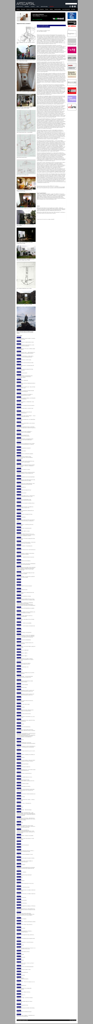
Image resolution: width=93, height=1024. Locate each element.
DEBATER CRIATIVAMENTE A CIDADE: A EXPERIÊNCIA (24, 931)
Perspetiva (42, 9)
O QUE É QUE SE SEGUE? (21, 897)
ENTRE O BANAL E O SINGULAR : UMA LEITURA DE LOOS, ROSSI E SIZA (26, 386)
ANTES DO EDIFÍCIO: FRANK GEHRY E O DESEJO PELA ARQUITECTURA (26, 338)
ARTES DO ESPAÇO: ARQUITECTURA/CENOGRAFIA (22, 978)
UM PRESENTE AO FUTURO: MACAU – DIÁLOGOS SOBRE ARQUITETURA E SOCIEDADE (26, 542)
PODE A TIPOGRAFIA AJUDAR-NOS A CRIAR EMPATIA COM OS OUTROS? (25, 681)
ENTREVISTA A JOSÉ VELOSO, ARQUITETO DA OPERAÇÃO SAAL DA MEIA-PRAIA (25, 461)
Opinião (51, 9)
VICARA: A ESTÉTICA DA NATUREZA (23, 560)
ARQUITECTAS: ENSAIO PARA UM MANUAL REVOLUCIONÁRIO (25, 700)
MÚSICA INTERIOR (20, 954)
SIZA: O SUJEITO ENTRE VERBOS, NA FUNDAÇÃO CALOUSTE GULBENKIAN (26, 398)
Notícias (18, 9)
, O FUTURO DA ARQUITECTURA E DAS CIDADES (26, 538)
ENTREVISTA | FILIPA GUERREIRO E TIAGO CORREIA (25, 854)
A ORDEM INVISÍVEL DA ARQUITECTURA (24, 514)
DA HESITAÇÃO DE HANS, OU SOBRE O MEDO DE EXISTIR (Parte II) (26, 890)
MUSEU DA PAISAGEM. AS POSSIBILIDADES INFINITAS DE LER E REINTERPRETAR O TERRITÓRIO (25, 439)
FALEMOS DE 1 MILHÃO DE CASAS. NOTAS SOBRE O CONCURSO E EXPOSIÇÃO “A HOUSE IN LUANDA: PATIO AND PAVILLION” (26, 826)
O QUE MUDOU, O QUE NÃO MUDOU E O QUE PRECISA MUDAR (25, 838)
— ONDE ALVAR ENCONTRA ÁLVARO (25, 362)
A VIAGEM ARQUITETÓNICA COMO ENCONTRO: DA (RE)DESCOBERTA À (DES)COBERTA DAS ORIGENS (26, 473)
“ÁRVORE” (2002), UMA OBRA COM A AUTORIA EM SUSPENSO (25, 619)
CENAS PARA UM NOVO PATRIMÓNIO (24, 639)
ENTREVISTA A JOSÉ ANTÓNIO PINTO (24, 713)
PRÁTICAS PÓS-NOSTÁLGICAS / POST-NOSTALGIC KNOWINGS (26, 549)
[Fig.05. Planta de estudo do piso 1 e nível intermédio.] (26, 131)
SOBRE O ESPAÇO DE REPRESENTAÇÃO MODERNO (24, 1011)
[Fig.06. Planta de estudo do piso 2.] (26, 156)
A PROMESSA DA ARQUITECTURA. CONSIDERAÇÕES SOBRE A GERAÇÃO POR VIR (25, 779)
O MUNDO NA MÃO (20, 723)
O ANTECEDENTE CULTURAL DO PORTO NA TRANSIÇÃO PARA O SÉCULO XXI (25, 506)
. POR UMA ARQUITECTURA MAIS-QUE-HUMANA (25, 369)
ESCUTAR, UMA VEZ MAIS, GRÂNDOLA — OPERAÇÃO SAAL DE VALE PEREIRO (24, 431)
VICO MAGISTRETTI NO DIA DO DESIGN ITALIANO (24, 585)
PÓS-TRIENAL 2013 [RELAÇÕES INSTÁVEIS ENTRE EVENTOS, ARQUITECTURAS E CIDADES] (26, 729)
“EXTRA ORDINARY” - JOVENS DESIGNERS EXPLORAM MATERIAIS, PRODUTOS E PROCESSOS (25, 677)
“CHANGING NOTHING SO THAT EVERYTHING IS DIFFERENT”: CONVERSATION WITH (26, 746)
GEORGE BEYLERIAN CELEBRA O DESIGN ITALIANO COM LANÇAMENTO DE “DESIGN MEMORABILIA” (25, 659)
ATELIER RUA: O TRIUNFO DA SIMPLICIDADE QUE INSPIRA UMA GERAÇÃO (25, 390)
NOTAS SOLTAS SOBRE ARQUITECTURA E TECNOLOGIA (24, 1001)
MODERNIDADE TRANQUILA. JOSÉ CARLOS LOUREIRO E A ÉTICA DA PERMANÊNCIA (25, 356)
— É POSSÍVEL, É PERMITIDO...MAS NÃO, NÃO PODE (25, 401)
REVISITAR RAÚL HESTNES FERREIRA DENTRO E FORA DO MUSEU (26, 383)
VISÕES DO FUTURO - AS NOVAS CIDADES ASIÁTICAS (25, 997)
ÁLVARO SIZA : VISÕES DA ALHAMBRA (24, 623)
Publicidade (27, 6)
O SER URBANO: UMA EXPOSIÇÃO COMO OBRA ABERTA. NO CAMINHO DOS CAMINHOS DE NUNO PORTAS (25, 790)
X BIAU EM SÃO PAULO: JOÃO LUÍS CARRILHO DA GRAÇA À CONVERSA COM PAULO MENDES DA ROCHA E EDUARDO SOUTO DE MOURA (25, 635)
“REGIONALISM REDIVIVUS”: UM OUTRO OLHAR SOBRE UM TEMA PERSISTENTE (26, 769)
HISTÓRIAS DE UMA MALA (22, 903)
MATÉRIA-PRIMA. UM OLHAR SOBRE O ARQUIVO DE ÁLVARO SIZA (26, 646)
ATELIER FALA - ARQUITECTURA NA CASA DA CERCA (25, 557)
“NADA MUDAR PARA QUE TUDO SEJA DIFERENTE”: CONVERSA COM (26, 742)
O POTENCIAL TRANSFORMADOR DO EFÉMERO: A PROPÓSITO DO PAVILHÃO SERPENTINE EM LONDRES (26, 868)
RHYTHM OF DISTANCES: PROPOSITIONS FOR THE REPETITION (25, 592)
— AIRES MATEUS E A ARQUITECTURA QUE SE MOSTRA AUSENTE (26, 352)
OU (25, 453)
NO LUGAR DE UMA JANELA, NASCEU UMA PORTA (25, 408)
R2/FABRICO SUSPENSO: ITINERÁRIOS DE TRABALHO (24, 546)
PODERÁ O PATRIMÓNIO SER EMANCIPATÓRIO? (26, 476)
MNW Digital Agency (73, 1020)
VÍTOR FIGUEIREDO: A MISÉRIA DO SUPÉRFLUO (26, 754)
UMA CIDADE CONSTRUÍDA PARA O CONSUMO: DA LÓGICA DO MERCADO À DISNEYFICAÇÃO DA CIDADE (26, 427)
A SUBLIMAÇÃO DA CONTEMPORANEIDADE (25, 966)
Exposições (36, 9)
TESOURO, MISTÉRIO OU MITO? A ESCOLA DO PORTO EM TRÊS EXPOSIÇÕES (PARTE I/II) (25, 694)
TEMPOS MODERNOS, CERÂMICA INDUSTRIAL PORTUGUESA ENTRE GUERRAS (25, 553)
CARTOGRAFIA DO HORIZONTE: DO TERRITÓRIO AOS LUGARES (26, 419)
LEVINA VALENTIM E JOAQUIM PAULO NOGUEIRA (24, 773)
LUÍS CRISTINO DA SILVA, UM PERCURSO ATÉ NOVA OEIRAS (25, 365)
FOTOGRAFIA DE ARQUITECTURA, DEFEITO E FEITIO (25, 934)
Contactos (33, 6)
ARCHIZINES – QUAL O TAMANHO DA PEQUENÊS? (24, 803)
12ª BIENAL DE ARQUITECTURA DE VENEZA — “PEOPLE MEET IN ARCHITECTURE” (25, 850)
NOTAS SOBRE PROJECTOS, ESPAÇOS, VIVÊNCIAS (26, 905)
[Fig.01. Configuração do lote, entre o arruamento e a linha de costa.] (26, 41)
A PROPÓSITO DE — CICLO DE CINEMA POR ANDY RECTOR (26, 415)
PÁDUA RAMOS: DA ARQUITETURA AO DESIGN (25, 405)
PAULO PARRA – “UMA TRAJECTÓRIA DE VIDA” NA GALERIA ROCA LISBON (26, 572)
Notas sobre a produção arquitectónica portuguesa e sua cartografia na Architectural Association (26, 947)
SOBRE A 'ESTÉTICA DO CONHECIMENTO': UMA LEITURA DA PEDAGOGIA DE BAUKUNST (26, 483)
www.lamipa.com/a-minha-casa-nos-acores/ (54, 131)
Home (38, 6)
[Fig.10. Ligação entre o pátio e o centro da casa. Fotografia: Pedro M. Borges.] (26, 223)
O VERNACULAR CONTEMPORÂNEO (23, 726)
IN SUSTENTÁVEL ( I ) (21, 994)
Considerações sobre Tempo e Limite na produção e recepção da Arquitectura (25, 963)
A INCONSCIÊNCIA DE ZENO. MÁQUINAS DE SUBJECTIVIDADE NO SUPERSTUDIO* (25, 710)
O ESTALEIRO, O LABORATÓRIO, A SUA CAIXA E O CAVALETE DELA (26, 423)
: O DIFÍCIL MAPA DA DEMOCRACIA (26, 348)
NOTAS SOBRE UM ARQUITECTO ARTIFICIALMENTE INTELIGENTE (23, 435)
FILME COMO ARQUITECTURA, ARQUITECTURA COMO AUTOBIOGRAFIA (26, 720)
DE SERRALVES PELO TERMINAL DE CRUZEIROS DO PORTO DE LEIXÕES (26, 611)
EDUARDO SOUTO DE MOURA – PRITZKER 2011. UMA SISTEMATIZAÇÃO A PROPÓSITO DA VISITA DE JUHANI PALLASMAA (26, 818)
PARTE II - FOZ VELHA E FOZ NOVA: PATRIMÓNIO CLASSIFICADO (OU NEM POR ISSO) (26, 563)
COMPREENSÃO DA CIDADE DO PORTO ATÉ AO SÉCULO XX (25, 503)
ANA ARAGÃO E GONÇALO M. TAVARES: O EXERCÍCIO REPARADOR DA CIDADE (25, 394)
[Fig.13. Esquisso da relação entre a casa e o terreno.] (26, 287)
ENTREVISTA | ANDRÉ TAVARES (23, 783)
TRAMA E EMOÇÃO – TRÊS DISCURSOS (24, 809)
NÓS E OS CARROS (20, 960)
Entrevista (23, 9)
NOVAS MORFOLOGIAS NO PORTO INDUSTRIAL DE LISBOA (26, 1008)
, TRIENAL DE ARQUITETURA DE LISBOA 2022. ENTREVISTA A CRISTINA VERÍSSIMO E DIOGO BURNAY (26, 465)
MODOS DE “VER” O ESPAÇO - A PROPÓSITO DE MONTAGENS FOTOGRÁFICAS (26, 1015)
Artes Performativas (66, 9)
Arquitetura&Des (57, 9)
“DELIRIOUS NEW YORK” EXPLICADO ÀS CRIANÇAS (24, 924)
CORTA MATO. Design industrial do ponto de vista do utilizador (26, 750)
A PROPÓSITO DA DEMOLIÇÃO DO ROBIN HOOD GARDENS (26, 938)
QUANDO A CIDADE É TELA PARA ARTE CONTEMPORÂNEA (24, 988)
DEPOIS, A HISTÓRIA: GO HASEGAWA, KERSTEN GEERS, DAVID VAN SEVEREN (26, 576)
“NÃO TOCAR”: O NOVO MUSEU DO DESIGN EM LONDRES (26, 625)
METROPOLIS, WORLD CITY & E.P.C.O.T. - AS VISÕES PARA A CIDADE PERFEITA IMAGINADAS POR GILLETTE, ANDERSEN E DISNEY (26, 534)
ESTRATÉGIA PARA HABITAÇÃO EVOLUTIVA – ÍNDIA (25, 883)
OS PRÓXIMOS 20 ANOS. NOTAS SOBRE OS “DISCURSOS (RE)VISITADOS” (25, 861)
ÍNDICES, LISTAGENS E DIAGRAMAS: (26, 716)
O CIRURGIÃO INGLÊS (21, 957)
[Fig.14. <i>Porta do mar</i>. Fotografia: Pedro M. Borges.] (26, 303)
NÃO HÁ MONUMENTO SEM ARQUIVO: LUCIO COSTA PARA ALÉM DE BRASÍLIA (25, 345)
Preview (46, 9)
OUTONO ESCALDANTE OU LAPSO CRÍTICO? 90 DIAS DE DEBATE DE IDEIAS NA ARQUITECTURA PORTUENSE (26, 909)
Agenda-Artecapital (44, 6)
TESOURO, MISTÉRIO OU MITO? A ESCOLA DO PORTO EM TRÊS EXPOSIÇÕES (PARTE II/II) (25, 690)
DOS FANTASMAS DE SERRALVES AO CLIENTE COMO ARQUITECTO (25, 672)
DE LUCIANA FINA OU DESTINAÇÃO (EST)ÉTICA (24, 412)
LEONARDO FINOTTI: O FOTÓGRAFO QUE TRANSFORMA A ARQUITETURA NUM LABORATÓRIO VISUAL (24, 376)
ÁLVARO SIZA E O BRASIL (21, 918)
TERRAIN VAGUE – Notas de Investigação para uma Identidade (26, 981)
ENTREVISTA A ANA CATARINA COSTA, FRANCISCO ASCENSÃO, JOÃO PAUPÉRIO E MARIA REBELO (25, 457)
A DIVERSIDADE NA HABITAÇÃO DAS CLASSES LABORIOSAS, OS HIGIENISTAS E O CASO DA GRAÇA (26, 444)
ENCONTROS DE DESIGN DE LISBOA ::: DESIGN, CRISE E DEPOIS (26, 799)
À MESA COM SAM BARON (22, 900)
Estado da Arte (29, 9)
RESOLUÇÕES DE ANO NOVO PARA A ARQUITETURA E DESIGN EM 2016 (23, 663)
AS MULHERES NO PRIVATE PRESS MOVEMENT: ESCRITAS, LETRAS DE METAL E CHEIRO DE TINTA (26, 520)
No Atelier (73, 9)
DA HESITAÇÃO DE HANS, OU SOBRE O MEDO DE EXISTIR (26, 893)
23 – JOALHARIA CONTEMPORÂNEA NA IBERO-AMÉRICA (25, 608)
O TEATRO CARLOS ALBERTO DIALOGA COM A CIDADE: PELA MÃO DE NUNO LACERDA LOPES (26, 599)
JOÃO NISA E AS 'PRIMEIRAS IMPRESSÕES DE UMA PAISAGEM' (25, 510)
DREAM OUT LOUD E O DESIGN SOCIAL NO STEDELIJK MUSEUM (25, 642)
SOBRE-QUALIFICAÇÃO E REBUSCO (23, 766)
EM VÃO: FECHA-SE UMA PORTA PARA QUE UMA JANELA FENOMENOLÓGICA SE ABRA (26, 479)
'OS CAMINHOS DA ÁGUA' (21, 492)
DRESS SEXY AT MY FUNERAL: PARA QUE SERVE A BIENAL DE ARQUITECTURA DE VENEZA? (26, 760)
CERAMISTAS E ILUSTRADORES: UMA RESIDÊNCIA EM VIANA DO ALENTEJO (24, 499)
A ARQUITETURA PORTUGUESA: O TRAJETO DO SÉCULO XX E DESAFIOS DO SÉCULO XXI (26, 495)
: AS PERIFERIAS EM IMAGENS (24, 615)
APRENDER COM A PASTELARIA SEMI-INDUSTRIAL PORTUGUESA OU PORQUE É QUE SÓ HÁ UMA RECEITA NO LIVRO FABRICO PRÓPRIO (25, 914)
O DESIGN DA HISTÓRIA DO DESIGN (23, 786)
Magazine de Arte (20, 6)
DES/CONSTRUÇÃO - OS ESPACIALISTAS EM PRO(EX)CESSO (25, 524)
